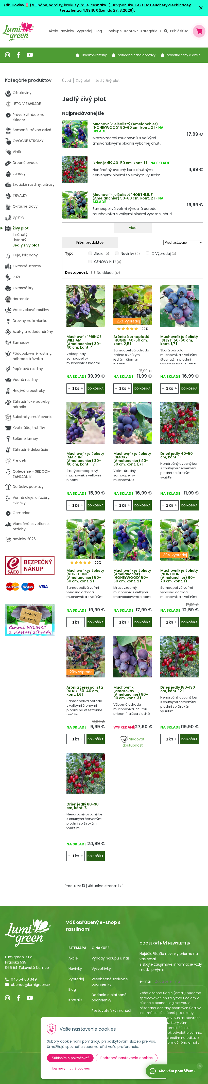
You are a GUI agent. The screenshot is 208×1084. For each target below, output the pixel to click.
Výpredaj (84, 31)
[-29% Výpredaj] (85, 656)
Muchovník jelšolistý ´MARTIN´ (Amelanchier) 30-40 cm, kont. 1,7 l (85, 459)
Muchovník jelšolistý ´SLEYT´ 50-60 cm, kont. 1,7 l (179, 340)
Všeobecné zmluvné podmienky (110, 982)
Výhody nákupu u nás (111, 958)
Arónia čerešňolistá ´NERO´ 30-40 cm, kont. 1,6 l (84, 691)
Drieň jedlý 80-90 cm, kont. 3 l (82, 806)
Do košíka (95, 388)
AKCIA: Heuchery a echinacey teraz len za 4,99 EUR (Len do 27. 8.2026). (125, 8)
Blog (72, 989)
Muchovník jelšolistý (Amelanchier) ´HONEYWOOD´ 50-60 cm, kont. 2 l (125, 125)
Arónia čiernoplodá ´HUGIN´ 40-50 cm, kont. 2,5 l (131, 340)
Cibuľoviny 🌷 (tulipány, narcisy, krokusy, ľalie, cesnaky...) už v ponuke (68, 5)
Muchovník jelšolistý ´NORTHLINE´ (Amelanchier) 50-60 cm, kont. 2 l (124, 196)
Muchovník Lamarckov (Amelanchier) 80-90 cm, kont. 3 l (130, 693)
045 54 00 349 (24, 979)
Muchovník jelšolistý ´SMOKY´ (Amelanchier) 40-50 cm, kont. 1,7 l (132, 459)
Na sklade (108, 272)
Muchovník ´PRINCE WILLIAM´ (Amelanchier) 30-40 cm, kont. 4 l (83, 342)
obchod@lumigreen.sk (30, 984)
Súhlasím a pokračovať (70, 1058)
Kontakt (75, 999)
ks (77, 388)
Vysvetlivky (101, 968)
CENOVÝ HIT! (107, 261)
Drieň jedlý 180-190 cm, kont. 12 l (177, 689)
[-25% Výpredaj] (132, 305)
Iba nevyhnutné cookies (71, 1068)
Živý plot (83, 80)
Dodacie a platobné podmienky (109, 997)
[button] (200, 1066)
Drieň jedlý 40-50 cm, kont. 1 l (120, 162)
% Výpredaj (163, 253)
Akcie (53, 31)
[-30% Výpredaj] (179, 539)
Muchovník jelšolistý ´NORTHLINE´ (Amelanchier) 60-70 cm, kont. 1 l (179, 576)
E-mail (145, 981)
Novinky (67, 31)
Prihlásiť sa (179, 31)
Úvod (66, 80)
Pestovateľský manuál (111, 1010)
